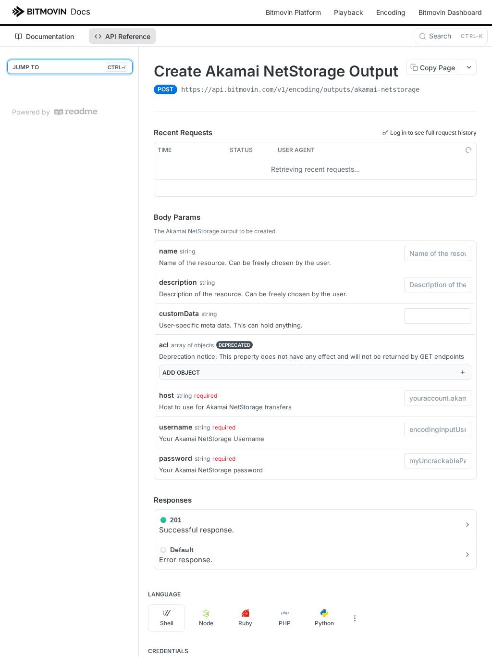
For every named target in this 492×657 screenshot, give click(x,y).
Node (206, 623)
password (175, 458)
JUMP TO (68, 67)
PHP (285, 623)
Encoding (391, 12)
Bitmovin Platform (293, 12)
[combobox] (437, 253)
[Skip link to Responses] (147, 500)
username (175, 427)
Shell (166, 623)
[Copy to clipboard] (429, 90)
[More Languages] (354, 618)
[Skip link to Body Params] (147, 217)
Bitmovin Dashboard (450, 12)
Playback (348, 12)
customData (179, 313)
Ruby (245, 623)
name (168, 251)
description (178, 282)
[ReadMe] (76, 111)
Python (324, 623)
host (166, 395)
